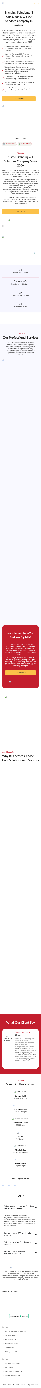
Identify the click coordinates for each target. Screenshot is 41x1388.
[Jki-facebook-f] (20, 1284)
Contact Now (19, 98)
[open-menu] (36, 3)
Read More (20, 211)
